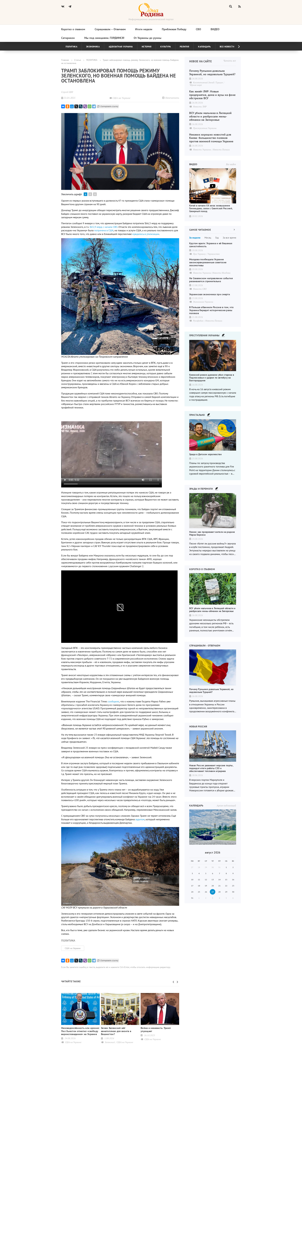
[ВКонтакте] (63, 106)
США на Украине (73, 948)
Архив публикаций (226, 805)
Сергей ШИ (67, 92)
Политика (71, 46)
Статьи (77, 59)
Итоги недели (143, 29)
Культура (165, 46)
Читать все (229, 60)
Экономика (93, 46)
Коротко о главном (73, 29)
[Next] (236, 47)
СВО (198, 29)
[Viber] (85, 106)
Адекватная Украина (121, 46)
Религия (184, 46)
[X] (76, 106)
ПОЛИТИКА (91, 59)
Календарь (204, 46)
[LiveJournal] (81, 106)
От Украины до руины (147, 38)
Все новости (227, 46)
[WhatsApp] (89, 106)
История (146, 46)
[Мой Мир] (72, 106)
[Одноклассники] (67, 106)
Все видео (231, 164)
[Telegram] (94, 106)
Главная (65, 59)
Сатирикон (68, 38)
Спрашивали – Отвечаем (110, 29)
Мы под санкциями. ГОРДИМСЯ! (104, 38)
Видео (215, 29)
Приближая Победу (174, 29)
